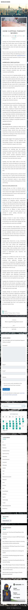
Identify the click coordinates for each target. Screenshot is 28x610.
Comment (5, 345)
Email (4, 371)
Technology (5, 499)
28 (13, 428)
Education (5, 456)
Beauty (4, 445)
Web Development (7, 505)
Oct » (6, 430)
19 (6, 426)
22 (16, 426)
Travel (4, 502)
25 (3, 428)
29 (16, 428)
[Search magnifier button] (24, 406)
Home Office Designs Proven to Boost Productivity (14, 564)
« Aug (4, 430)
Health (5, 311)
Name (4, 364)
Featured (5, 462)
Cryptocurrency (6, 450)
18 (3, 426)
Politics (4, 485)
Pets (4, 482)
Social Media (5, 491)
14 (13, 423)
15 (16, 423)
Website (4, 377)
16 (19, 423)
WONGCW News (5, 2)
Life (3, 473)
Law (3, 471)
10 (23, 421)
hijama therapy (16, 313)
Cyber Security (6, 453)
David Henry (19, 35)
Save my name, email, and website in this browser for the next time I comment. (13, 384)
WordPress (5, 508)
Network (4, 479)
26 (6, 428)
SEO (3, 488)
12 (6, 423)
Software (4, 494)
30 (19, 428)
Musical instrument (7, 476)
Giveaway (5, 465)
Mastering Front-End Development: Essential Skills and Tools (14, 327)
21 (13, 426)
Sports (4, 497)
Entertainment (6, 459)
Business (4, 447)
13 (10, 423)
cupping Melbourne (21, 55)
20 (10, 426)
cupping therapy (8, 313)
